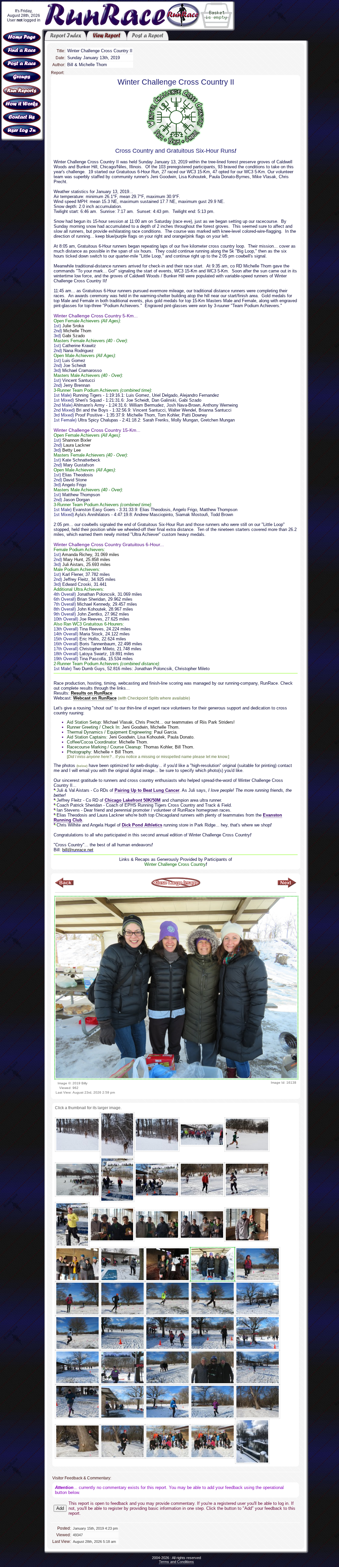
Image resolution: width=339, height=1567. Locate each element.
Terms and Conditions (176, 1562)
